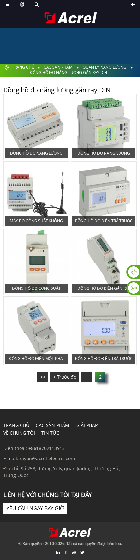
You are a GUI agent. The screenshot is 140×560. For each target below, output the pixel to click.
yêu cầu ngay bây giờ (35, 508)
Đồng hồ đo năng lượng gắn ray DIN (68, 72)
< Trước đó (64, 377)
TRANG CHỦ (16, 425)
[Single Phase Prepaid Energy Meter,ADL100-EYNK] (103, 331)
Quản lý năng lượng (104, 67)
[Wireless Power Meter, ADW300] (36, 194)
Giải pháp (87, 425)
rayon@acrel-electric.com (47, 458)
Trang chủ (23, 67)
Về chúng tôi (19, 433)
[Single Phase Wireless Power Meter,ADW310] (36, 262)
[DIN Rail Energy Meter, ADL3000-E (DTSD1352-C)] (36, 127)
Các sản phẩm (58, 67)
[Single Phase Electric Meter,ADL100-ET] (36, 331)
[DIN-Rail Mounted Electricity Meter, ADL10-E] (103, 262)
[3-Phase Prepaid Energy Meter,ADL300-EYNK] (103, 194)
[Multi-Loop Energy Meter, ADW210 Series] (103, 127)
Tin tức (50, 433)
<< (42, 377)
